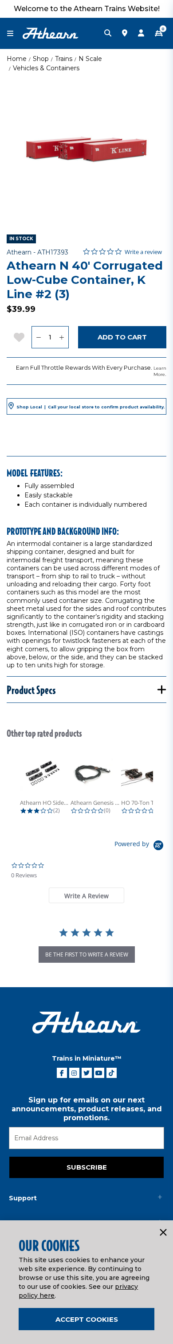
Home (17, 59)
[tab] (86, 895)
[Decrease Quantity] (38, 337)
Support (23, 1198)
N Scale (90, 59)
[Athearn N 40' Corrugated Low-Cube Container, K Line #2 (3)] (86, 149)
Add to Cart (122, 337)
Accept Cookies (86, 1319)
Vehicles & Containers (46, 68)
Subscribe (87, 1167)
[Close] (163, 1232)
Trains (63, 59)
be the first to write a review (86, 954)
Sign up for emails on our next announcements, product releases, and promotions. (87, 1109)
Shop (41, 59)
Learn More (159, 371)
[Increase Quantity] (62, 337)
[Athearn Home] (51, 33)
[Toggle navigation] (15, 34)
